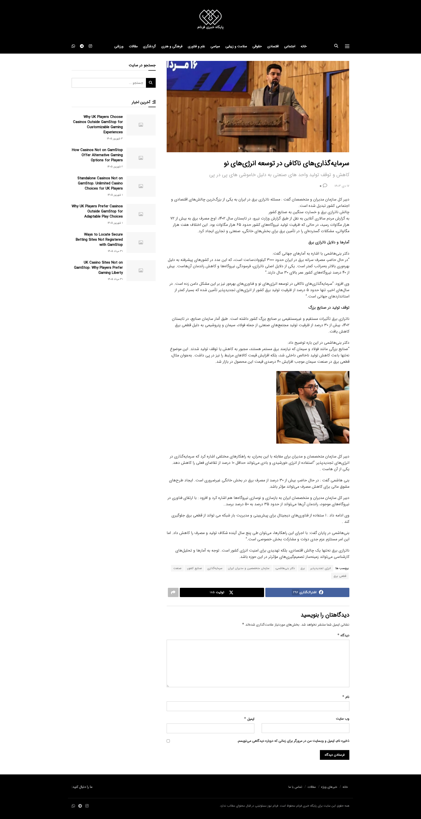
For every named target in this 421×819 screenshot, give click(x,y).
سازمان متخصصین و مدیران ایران (248, 568)
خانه (304, 46)
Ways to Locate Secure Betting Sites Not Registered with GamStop (99, 240)
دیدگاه (343, 635)
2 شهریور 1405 (115, 167)
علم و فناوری (196, 46)
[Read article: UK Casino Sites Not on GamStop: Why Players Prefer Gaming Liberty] (141, 270)
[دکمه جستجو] (336, 46)
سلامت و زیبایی (236, 46)
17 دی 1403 (342, 186)
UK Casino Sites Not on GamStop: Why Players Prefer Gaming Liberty (98, 268)
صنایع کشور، (194, 568)
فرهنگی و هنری (171, 46)
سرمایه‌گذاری (214, 568)
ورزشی (119, 46)
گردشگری (149, 46)
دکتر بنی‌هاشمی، (285, 568)
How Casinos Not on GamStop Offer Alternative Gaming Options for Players (97, 155)
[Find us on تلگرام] (82, 46)
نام (345, 697)
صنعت (177, 568)
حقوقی (257, 46)
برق (302, 568)
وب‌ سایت (342, 718)
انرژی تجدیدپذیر (320, 568)
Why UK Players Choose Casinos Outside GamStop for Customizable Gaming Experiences (98, 124)
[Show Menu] (347, 46)
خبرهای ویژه (329, 787)
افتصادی (273, 46)
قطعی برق (340, 576)
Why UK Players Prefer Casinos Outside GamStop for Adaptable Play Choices (97, 211)
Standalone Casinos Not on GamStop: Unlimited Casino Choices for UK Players (100, 183)
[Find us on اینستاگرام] (90, 46)
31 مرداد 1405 (115, 251)
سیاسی (215, 46)
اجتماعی (289, 46)
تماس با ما (295, 787)
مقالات (133, 46)
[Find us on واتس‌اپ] (73, 46)
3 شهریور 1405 (115, 139)
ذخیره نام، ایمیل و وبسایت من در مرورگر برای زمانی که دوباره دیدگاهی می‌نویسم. (293, 740)
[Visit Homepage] (210, 20)
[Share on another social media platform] (173, 592)
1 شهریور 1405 (115, 195)
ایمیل (249, 719)
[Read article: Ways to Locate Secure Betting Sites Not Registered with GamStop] (141, 242)
